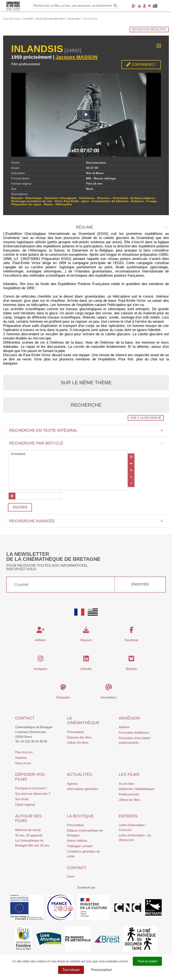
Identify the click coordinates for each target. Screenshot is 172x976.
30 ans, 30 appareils (29, 835)
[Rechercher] (115, 5)
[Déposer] (139, 5)
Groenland (120, 198)
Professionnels (129, 794)
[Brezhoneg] (155, 6)
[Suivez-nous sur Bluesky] (131, 659)
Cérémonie (86, 198)
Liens (70, 876)
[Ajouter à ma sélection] (159, 46)
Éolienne (137, 201)
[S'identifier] (144, 5)
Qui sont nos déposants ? (32, 793)
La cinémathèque (83, 720)
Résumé (84, 227)
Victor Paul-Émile (67, 201)
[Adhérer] (134, 5)
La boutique (80, 816)
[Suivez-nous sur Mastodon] (63, 688)
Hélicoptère (64, 204)
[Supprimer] (131, 463)
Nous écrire (23, 763)
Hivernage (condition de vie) (31, 201)
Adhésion (129, 718)
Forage (151, 201)
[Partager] (149, 5)
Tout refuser (71, 970)
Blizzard (16, 198)
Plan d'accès (24, 752)
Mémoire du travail (27, 830)
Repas (48, 204)
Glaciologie (33, 198)
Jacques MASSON (77, 57)
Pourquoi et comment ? (31, 788)
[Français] (79, 612)
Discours (103, 198)
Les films (129, 774)
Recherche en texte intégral (86, 430)
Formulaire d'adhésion (134, 732)
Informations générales (82, 789)
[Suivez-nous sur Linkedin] (86, 659)
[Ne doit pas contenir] (131, 477)
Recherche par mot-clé (86, 443)
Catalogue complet (80, 846)
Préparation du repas (26, 204)
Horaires (21, 757)
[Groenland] (68, 454)
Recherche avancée (86, 521)
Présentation (75, 732)
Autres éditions (77, 840)
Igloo (85, 201)
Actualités (79, 774)
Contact (25, 718)
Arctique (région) (142, 198)
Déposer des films (79, 737)
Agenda (72, 783)
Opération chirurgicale (60, 198)
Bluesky (131, 668)
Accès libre (126, 783)
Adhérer (124, 727)
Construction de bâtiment (110, 201)
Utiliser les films (78, 742)
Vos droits (22, 799)
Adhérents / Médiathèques (137, 789)
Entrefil (128, 816)
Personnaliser (101, 970)
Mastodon (63, 697)
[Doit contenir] (131, 470)
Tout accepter (147, 961)
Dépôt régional (25, 804)
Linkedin (86, 668)
